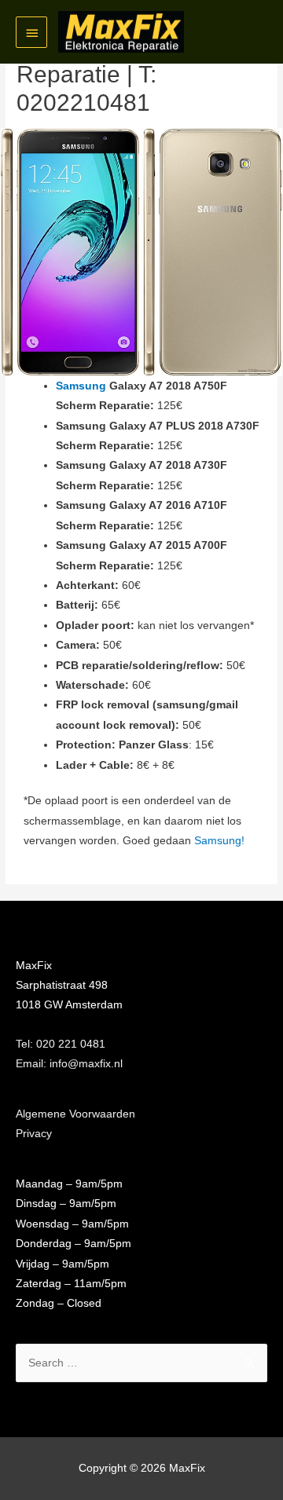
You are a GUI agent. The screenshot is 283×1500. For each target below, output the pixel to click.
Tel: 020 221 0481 (60, 1044)
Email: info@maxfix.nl (69, 1064)
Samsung (81, 386)
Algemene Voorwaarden (75, 1114)
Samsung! (219, 841)
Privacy (34, 1134)
